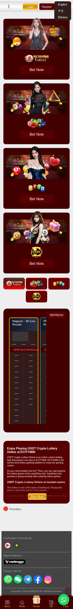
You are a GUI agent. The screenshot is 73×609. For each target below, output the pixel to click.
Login (30, 6)
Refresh (56, 315)
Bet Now (37, 70)
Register (47, 6)
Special (19, 349)
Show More (37, 496)
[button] (63, 599)
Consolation (33, 349)
